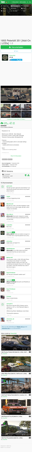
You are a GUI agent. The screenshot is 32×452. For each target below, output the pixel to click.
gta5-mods (9, 186)
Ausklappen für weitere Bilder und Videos (16, 119)
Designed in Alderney (6, 446)
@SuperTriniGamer (11, 282)
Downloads (6, 123)
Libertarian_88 (10, 319)
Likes (14, 123)
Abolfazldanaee (11, 248)
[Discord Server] (12, 57)
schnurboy (9, 241)
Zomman (9, 296)
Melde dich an (21, 326)
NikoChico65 (10, 204)
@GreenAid (10, 216)
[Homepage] (10, 57)
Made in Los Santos (5, 447)
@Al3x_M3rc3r (10, 234)
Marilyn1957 (10, 257)
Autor (13, 232)
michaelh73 (10, 303)
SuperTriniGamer (11, 272)
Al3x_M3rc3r (10, 214)
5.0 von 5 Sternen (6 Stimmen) (7, 127)
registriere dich (6, 328)
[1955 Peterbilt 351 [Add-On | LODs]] (16, 94)
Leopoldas (9, 225)
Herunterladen (17, 47)
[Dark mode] (28, 2)
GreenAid (12, 55)
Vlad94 (8, 196)
